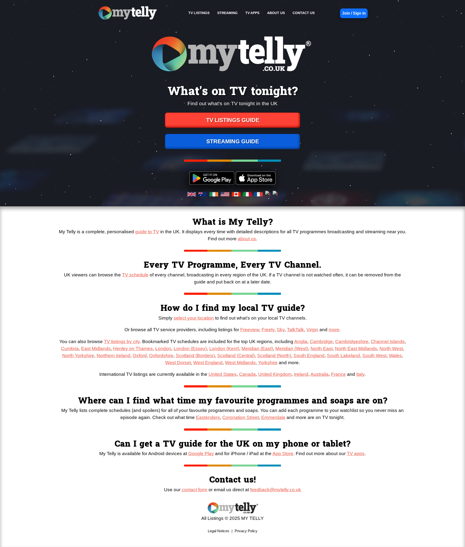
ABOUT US (276, 13)
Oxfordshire (161, 355)
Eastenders (208, 417)
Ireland (301, 374)
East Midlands (96, 348)
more (334, 329)
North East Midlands (356, 348)
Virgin (312, 329)
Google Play (201, 453)
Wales (395, 355)
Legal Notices (218, 531)
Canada (247, 374)
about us (247, 238)
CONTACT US (304, 13)
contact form (194, 489)
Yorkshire (268, 362)
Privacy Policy (246, 531)
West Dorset (178, 362)
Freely (268, 329)
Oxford (140, 355)
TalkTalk (295, 329)
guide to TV (147, 231)
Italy (360, 374)
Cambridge (321, 341)
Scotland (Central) (236, 355)
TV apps (355, 453)
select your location (194, 318)
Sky (281, 329)
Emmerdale (273, 417)
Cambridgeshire (351, 341)
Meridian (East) (257, 348)
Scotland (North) (274, 355)
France (338, 374)
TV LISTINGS (198, 13)
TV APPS (252, 13)
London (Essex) (190, 348)
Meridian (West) (291, 348)
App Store (282, 453)
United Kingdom (275, 374)
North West (391, 348)
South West (374, 355)
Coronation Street (240, 417)
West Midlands (240, 362)
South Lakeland (343, 355)
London (163, 348)
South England (309, 355)
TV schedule (135, 274)
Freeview (249, 329)
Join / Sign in (354, 13)
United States (223, 374)
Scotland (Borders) (195, 355)
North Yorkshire (78, 355)
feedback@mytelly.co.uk (275, 489)
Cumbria (70, 348)
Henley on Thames (133, 348)
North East (321, 348)
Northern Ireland (113, 355)
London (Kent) (224, 348)
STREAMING (227, 13)
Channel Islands (388, 341)
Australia (319, 374)
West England (208, 362)
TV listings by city (122, 341)
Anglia (300, 341)
